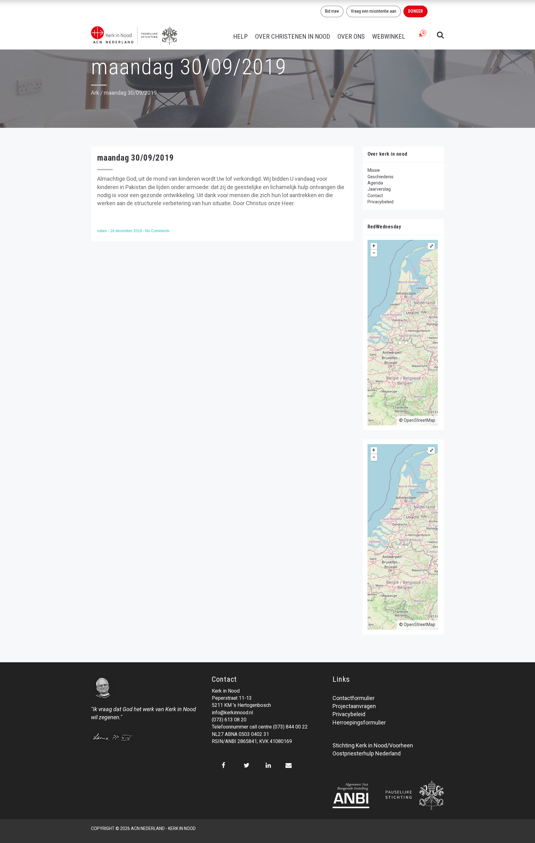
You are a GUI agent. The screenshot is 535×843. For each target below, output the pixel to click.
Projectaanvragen (354, 706)
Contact (375, 195)
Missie (374, 170)
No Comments (157, 231)
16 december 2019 (126, 231)
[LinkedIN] (268, 765)
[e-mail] (288, 765)
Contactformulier (354, 698)
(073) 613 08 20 (229, 720)
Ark (95, 92)
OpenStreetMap (419, 420)
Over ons (351, 36)
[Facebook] (223, 765)
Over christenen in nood (292, 36)
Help (240, 36)
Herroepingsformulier (359, 722)
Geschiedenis (381, 176)
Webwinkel (388, 36)
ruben (102, 231)
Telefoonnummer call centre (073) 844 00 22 (260, 727)
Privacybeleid (381, 201)
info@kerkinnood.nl (232, 712)
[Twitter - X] (247, 765)
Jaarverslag (379, 189)
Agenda (375, 182)
